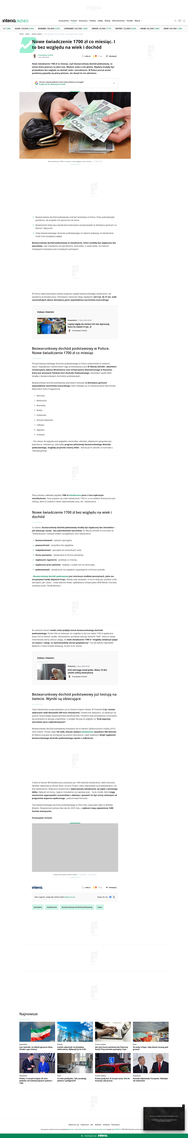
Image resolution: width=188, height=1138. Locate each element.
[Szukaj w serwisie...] (175, 20)
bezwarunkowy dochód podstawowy (77, 907)
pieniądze (38, 907)
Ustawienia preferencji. (98, 1129)
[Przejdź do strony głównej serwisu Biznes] (22, 20)
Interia (21, 34)
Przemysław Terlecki (45, 55)
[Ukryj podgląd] (183, 1106)
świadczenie (52, 907)
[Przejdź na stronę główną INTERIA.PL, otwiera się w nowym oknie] (9, 20)
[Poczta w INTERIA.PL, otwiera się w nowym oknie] (180, 20)
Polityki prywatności (84, 1129)
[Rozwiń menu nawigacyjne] (184, 20)
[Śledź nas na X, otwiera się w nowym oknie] (114, 897)
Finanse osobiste (37, 34)
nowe (99, 907)
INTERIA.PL (117, 1129)
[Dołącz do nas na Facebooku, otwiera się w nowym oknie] (110, 897)
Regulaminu (71, 1129)
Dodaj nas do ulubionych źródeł (61, 84)
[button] (100, 20)
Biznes (28, 34)
